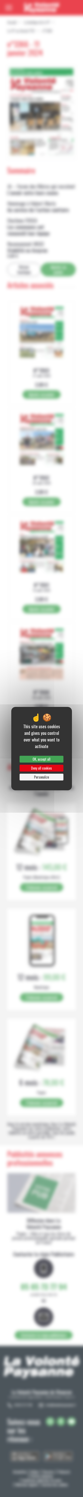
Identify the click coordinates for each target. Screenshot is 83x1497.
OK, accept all (41, 759)
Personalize (41, 777)
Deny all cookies (41, 768)
